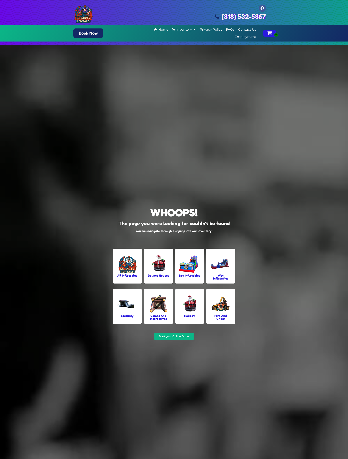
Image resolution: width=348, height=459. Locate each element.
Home (163, 30)
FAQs (230, 30)
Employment (245, 37)
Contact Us (247, 30)
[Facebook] (262, 8)
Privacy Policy (211, 30)
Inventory (184, 30)
